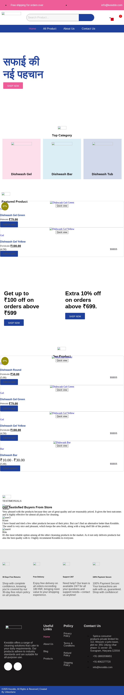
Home (32, 28)
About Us (69, 28)
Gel (2, 235)
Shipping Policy (68, 663)
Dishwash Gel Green (12, 215)
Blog (45, 651)
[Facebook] (8, 666)
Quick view (62, 206)
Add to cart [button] (9, 224)
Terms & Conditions (69, 644)
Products (48, 658)
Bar (2, 448)
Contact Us (88, 28)
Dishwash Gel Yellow (13, 241)
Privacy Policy (68, 634)
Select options (10, 468)
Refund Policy (67, 654)
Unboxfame (10, 692)
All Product (49, 28)
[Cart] (118, 17)
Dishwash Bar (8, 455)
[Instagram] (18, 666)
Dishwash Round (10, 370)
